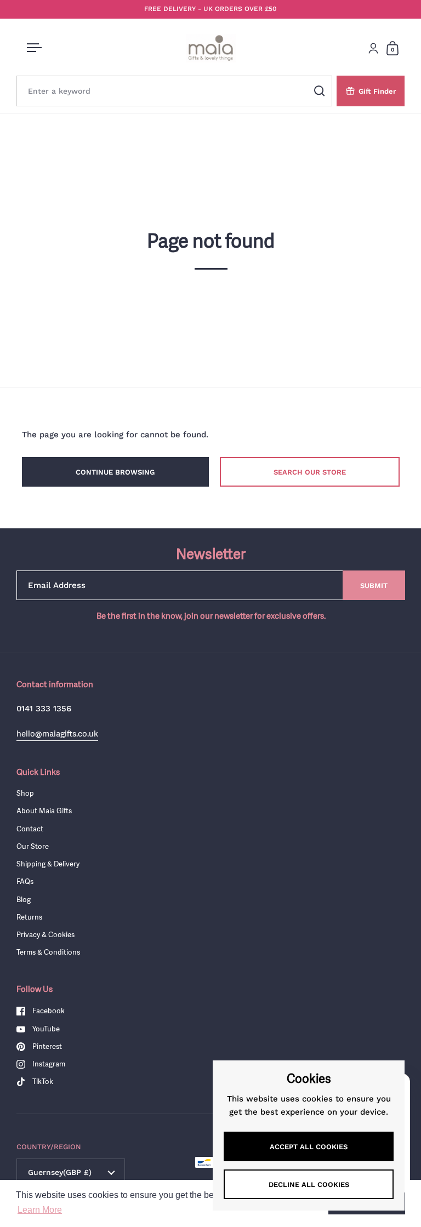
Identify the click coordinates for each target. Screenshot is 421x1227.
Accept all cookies (309, 1147)
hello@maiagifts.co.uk (57, 733)
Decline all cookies (309, 1184)
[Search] (320, 91)
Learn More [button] (40, 1209)
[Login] (373, 48)
